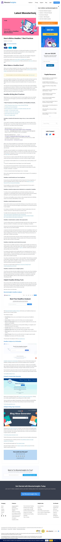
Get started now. (21, 338)
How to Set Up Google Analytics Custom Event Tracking (48, 98)
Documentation (40, 506)
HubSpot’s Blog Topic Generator (12, 406)
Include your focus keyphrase (11, 107)
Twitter (18, 445)
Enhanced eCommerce (16, 514)
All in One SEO (55, 510)
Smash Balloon (56, 517)
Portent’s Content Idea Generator (12, 376)
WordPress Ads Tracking (28, 507)
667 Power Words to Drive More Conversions (13, 217)
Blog (46, 2)
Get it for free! (31, 75)
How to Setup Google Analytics (43, 510)
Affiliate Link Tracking (16, 511)
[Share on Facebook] (6, 48)
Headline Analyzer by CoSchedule (12, 341)
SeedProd (55, 512)
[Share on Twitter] (10, 48)
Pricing (36, 2)
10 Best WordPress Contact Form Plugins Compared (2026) (49, 94)
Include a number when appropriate (12, 111)
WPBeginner (55, 515)
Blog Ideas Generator (12, 428)
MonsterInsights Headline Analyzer (13, 292)
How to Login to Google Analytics (44, 512)
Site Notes (25, 515)
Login (50, 2)
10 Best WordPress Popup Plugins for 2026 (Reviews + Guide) (49, 90)
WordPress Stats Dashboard (29, 510)
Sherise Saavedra (12, 43)
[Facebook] (47, 135)
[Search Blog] (56, 123)
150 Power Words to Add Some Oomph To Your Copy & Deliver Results (18, 215)
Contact (2, 509)
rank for (21, 247)
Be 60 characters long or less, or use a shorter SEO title (16, 105)
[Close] (58, 5)
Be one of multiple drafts (10, 115)
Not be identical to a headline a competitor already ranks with (18, 108)
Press (2, 507)
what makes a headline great (21, 59)
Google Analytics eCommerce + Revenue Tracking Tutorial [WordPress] (50, 82)
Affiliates (2, 510)
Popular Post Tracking (28, 512)
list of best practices (14, 60)
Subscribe (50, 65)
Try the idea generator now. (9, 404)
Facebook (22, 445)
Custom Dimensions (16, 516)
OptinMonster (55, 507)
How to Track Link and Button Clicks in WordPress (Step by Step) (49, 102)
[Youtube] (53, 135)
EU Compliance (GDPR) (16, 513)
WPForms (55, 509)
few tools (31, 60)
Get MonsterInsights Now (47, 23)
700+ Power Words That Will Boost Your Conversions (15, 214)
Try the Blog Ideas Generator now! (11, 434)
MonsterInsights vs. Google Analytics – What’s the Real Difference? (50, 78)
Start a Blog (40, 509)
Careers (2, 512)
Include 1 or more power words (11, 110)
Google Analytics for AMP (28, 509)
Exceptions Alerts (15, 519)
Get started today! (20, 443)
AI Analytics (14, 518)
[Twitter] (50, 135)
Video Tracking (26, 517)
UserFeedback (56, 506)
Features (30, 2)
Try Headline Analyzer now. (9, 373)
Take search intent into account (11, 113)
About (2, 506)
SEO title (7, 154)
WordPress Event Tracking (28, 513)
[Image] (50, 32)
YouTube (28, 445)
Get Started (56, 2)
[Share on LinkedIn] (15, 48)
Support (41, 2)
